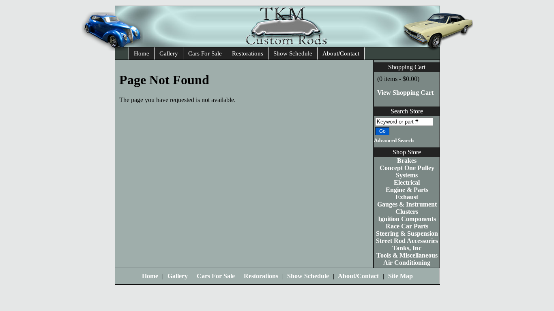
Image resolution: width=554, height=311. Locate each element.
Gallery (168, 53)
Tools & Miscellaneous (407, 255)
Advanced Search (394, 140)
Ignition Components (407, 218)
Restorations (247, 53)
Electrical (407, 182)
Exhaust (406, 197)
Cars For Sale (205, 53)
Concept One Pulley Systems (407, 171)
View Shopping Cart (405, 92)
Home (141, 53)
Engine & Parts (407, 189)
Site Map (400, 276)
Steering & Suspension (407, 233)
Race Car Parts (407, 226)
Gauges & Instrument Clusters (407, 208)
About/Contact (340, 53)
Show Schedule (292, 53)
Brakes (407, 160)
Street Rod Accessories (407, 240)
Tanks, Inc (406, 248)
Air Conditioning (406, 262)
